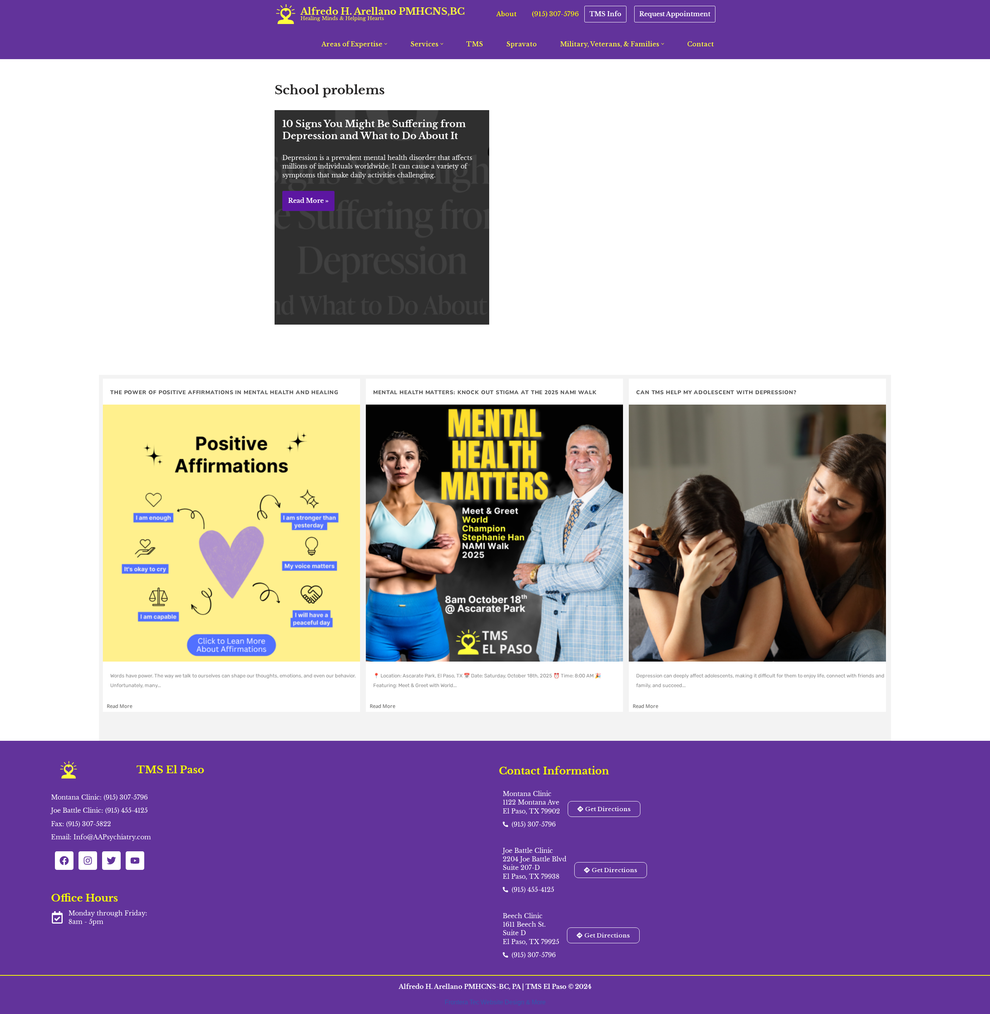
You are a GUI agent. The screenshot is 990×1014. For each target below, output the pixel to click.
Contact (700, 44)
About (506, 14)
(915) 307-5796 (555, 14)
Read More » (305, 203)
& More (536, 1002)
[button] (385, 44)
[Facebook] (64, 860)
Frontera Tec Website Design (485, 1002)
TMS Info (605, 14)
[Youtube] (135, 860)
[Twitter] (111, 860)
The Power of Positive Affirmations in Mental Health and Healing (224, 392)
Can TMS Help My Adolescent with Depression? (716, 392)
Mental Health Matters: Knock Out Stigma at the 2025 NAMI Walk (485, 392)
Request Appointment (674, 14)
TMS (474, 44)
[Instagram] (88, 860)
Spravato (521, 44)
